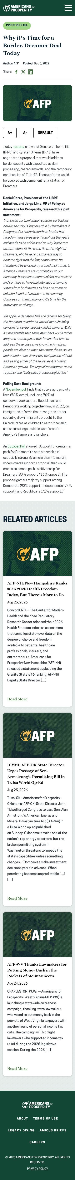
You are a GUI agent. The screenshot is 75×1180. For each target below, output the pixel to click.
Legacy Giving (21, 1130)
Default (45, 133)
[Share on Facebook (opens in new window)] (16, 71)
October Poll (16, 446)
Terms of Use (45, 1118)
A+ (10, 133)
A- (25, 133)
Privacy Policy (37, 1169)
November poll (16, 389)
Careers (37, 1144)
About (22, 1118)
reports (19, 147)
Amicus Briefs (53, 1132)
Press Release (17, 25)
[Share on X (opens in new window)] (23, 71)
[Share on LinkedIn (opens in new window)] (30, 71)
